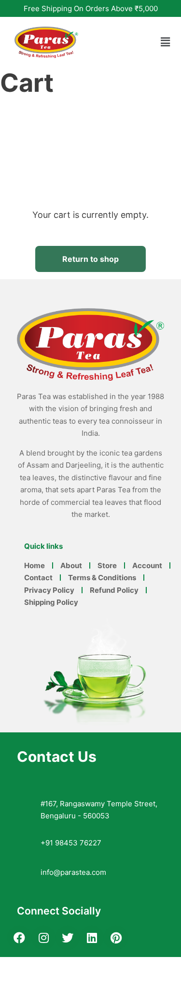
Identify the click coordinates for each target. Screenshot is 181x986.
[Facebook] (19, 938)
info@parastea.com (73, 872)
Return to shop (90, 259)
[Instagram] (43, 938)
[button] (165, 42)
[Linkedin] (92, 938)
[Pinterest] (116, 938)
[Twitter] (68, 938)
